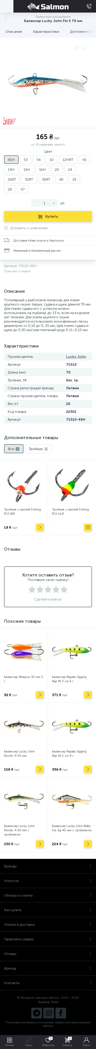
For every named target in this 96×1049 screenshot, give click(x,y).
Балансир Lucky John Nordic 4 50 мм (19, 754)
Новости (11, 881)
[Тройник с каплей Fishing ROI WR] (24, 485)
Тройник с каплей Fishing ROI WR (22, 512)
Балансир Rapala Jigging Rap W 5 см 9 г (69, 754)
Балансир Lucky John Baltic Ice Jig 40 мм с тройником (72, 828)
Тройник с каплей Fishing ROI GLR (70, 512)
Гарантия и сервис (19, 939)
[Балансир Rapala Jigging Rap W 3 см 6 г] (72, 652)
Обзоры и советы (18, 895)
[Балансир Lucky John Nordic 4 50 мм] (24, 727)
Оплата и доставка (19, 924)
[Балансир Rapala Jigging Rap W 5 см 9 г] (72, 727)
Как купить (13, 910)
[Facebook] (60, 1013)
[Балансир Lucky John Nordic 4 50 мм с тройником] (24, 801)
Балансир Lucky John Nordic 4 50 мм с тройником (19, 830)
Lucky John (76, 356)
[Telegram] (36, 1013)
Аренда (10, 968)
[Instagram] (48, 1013)
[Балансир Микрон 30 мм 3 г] (24, 652)
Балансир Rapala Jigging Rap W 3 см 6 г (69, 679)
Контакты (11, 983)
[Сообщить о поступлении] (88, 527)
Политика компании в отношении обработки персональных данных (48, 1024)
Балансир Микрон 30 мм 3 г (23, 679)
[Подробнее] (40, 527)
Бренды (10, 866)
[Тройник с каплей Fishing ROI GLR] (72, 485)
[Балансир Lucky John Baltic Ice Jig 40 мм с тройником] (72, 801)
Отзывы (10, 954)
